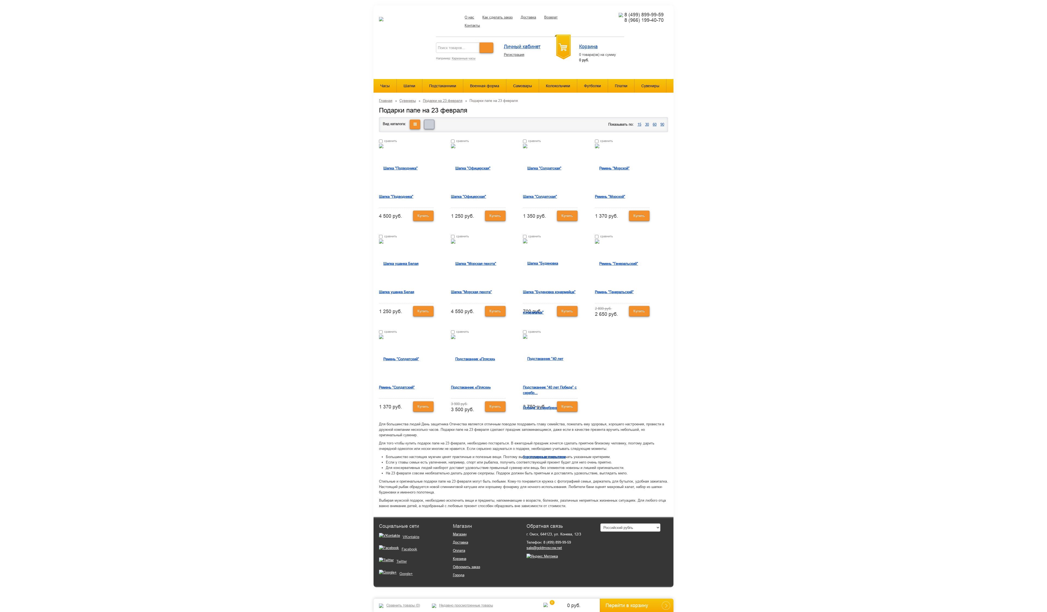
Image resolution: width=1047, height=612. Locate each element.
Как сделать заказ (497, 17)
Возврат (551, 17)
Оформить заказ (466, 567)
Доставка (528, 17)
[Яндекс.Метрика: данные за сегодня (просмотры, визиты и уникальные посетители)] (542, 556)
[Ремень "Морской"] (612, 168)
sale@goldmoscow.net (544, 548)
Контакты (472, 25)
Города (458, 575)
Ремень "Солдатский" (397, 387)
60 (655, 124)
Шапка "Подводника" (396, 197)
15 (639, 124)
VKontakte (411, 537)
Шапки (409, 86)
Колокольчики (558, 86)
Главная (385, 101)
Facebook (409, 549)
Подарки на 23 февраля (442, 101)
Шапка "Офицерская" (468, 197)
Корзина (588, 46)
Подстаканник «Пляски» (471, 387)
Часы (385, 86)
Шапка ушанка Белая (396, 292)
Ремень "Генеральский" (614, 292)
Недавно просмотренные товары (466, 605)
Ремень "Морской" (610, 197)
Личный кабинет (522, 46)
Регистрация (514, 55)
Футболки (592, 86)
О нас (469, 17)
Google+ (406, 574)
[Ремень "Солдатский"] (399, 359)
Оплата (459, 551)
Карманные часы (464, 58)
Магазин (460, 534)
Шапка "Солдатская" (540, 197)
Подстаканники (442, 86)
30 (647, 124)
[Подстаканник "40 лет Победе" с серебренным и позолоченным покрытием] (550, 407)
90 (662, 124)
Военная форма (484, 86)
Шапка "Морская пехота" (471, 292)
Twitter (401, 561)
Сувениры (650, 86)
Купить (423, 216)
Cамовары (522, 86)
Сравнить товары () (403, 605)
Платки (621, 86)
